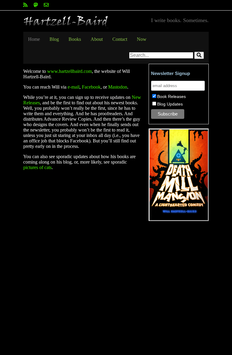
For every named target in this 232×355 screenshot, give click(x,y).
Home (34, 39)
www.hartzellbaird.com (69, 71)
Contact (119, 39)
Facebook (91, 87)
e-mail (73, 87)
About (97, 39)
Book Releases (171, 96)
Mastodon (117, 87)
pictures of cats (37, 167)
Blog (54, 39)
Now (142, 39)
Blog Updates (170, 104)
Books (75, 39)
